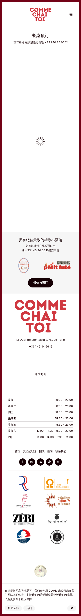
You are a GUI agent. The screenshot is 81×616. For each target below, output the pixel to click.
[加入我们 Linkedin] (40, 462)
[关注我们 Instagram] (31, 462)
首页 (17, 451)
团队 (42, 451)
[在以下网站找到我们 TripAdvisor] (58, 462)
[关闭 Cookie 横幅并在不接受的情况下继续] (71, 608)
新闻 (50, 451)
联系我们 (60, 451)
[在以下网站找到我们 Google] (22, 462)
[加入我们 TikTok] (49, 462)
